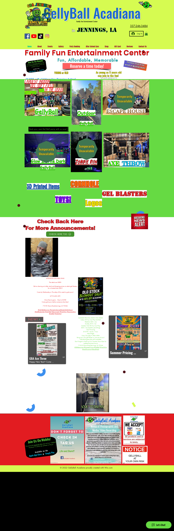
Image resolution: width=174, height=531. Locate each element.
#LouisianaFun (71, 312)
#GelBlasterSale (40, 312)
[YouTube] (34, 36)
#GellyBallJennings (44, 310)
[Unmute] (33, 273)
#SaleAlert (58, 314)
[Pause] (28, 273)
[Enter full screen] (54, 273)
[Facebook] (27, 36)
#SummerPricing (89, 347)
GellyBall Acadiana (92, 13)
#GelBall (52, 314)
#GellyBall (48, 312)
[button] (146, 34)
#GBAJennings (79, 347)
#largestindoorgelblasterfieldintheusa (61, 310)
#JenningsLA (55, 312)
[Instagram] (47, 36)
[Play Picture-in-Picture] (50, 273)
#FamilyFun (63, 312)
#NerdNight (95, 349)
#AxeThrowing (86, 349)
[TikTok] (40, 36)
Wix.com (108, 467)
